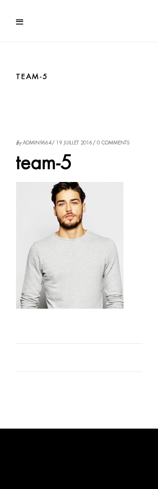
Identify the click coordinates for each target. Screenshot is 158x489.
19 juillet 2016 (74, 142)
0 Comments (113, 142)
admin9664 (37, 142)
